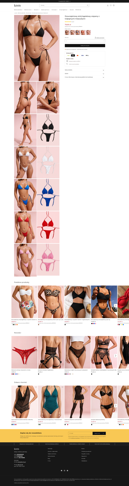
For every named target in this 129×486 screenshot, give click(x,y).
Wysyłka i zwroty (85, 453)
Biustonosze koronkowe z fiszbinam (40, 13)
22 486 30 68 (19, 464)
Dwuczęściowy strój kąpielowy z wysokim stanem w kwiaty (24, 319)
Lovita (15, 13)
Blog (49, 458)
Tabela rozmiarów (100, 37)
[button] (18, 9)
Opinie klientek (51, 456)
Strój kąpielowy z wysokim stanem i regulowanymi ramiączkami (77, 319)
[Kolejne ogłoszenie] (114, 1)
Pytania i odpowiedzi (53, 451)
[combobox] (64, 5)
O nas (49, 460)
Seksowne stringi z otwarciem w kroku (20, 370)
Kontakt (83, 458)
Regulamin (84, 456)
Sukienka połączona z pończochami (73, 419)
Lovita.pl (18, 482)
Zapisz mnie (97, 433)
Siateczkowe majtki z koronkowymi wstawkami (76, 370)
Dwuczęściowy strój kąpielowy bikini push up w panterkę (51, 319)
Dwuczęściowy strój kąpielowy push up (100, 319)
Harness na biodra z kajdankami (45, 370)
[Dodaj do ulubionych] (36, 287)
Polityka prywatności (86, 451)
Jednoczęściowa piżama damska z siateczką (22, 419)
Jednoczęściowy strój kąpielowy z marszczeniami (50, 419)
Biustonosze (28, 13)
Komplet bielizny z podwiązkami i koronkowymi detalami (104, 370)
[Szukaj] (87, 5)
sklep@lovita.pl (22, 462)
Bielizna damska (21, 13)
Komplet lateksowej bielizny (98, 419)
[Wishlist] (110, 5)
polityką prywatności (75, 438)
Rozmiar (67, 37)
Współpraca (84, 460)
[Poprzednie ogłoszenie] (14, 1)
